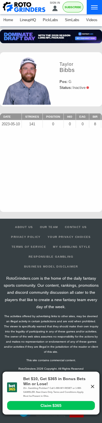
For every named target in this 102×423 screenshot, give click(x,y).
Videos (91, 20)
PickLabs (50, 20)
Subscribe (73, 7)
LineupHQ (28, 20)
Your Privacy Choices (69, 236)
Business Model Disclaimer (51, 266)
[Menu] (94, 7)
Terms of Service (29, 246)
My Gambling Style (71, 246)
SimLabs (72, 20)
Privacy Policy (26, 236)
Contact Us (76, 227)
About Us (24, 227)
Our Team (49, 227)
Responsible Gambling (51, 256)
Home (8, 20)
